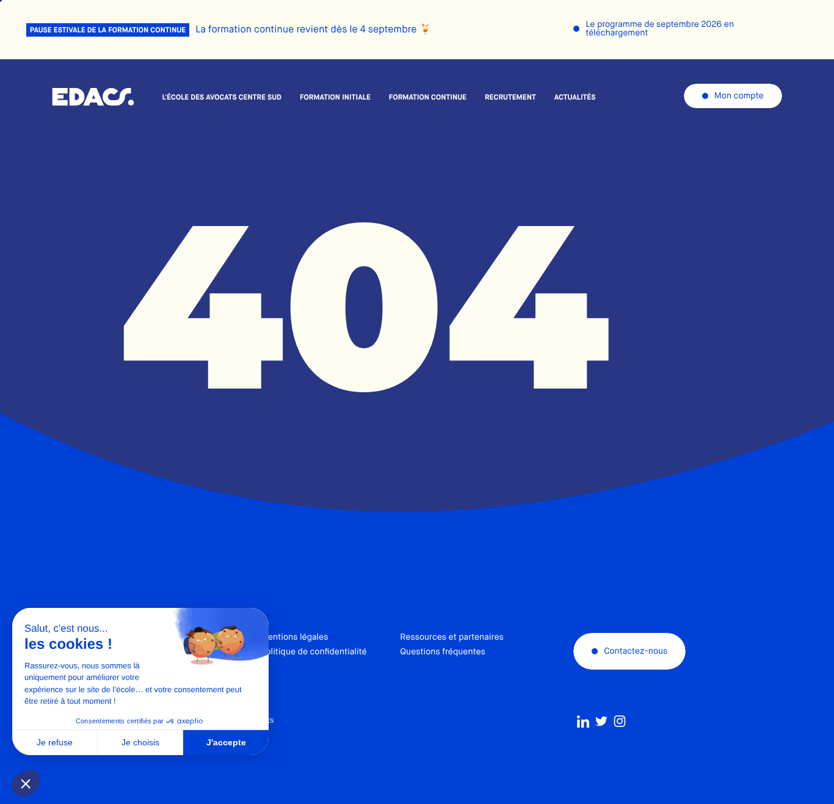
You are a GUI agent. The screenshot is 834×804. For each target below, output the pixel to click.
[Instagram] (620, 721)
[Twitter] (601, 721)
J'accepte (226, 742)
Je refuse (55, 742)
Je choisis (140, 742)
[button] (25, 783)
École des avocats (93, 97)
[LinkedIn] (583, 721)
